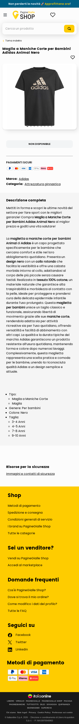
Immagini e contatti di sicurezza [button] (30, 474)
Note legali (22, 712)
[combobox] (39, 28)
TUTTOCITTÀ (33, 704)
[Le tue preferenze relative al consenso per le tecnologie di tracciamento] (72, 717)
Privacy (32, 712)
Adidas (24, 179)
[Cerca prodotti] (69, 28)
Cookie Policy (44, 712)
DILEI (42, 704)
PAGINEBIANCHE (17, 704)
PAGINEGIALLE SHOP (52, 701)
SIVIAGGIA (52, 704)
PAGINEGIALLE (33, 701)
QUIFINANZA (64, 704)
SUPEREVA (46, 708)
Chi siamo (11, 712)
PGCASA (68, 701)
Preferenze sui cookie (62, 712)
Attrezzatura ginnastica (43, 184)
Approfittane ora (57, 4)
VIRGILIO (20, 701)
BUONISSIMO (33, 708)
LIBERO (10, 701)
